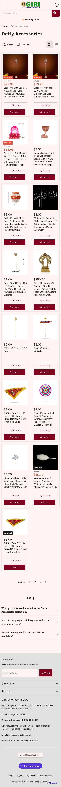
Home (4, 26)
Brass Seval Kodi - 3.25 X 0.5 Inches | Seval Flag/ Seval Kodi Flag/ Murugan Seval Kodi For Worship (15, 289)
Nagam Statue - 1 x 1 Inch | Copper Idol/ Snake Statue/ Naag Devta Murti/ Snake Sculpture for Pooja (44, 159)
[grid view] (49, 44)
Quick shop (16, 105)
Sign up (46, 672)
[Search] (56, 13)
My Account (32, 775)
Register (20, 775)
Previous (20, 582)
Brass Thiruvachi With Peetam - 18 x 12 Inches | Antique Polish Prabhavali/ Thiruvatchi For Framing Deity (45, 289)
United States (29, 754)
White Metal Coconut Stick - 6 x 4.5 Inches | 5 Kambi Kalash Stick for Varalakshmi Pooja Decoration (45, 224)
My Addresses (46, 775)
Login (11, 775)
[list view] (56, 44)
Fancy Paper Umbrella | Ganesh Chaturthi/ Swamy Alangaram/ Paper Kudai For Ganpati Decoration (45, 419)
